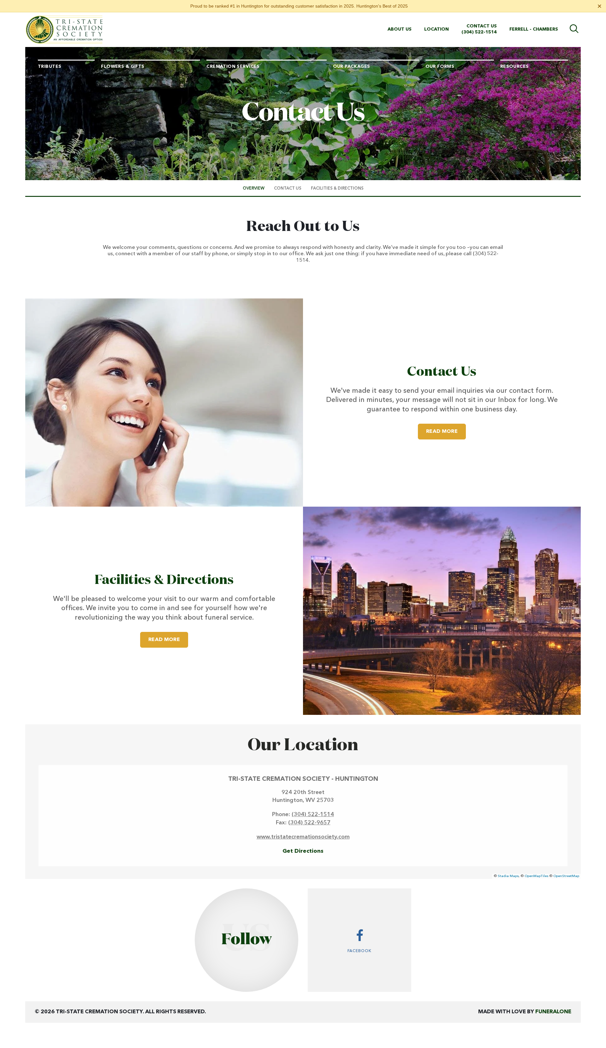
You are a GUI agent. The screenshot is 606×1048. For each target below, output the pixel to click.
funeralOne (553, 1012)
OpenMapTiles (536, 876)
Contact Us (481, 26)
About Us (400, 29)
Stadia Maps (508, 876)
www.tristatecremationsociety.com (303, 837)
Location (436, 29)
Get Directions (303, 851)
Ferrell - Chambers (533, 29)
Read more (446, 431)
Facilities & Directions (164, 580)
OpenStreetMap (566, 876)
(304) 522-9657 (309, 823)
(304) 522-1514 (479, 32)
